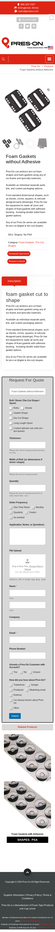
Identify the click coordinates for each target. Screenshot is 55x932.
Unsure (36, 672)
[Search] (3, 59)
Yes (15, 672)
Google (34, 685)
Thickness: (15, 438)
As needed (19, 517)
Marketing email (38, 690)
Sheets (28, 408)
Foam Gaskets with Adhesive (28, 834)
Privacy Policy (33, 895)
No (25, 672)
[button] (48, 89)
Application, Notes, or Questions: (27, 524)
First (11, 598)
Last (11, 610)
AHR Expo (42, 928)
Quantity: (14, 481)
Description (14, 281)
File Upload (15, 550)
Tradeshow (19, 685)
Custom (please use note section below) (28, 429)
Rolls (16, 408)
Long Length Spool (23, 423)
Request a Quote (17, 261)
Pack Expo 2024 (47, 924)
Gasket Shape (21, 413)
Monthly (40, 507)
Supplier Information (14, 895)
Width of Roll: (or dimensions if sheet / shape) (25, 460)
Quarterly (18, 512)
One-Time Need (21, 507)
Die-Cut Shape (21, 418)
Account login (29, 19)
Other (16, 708)
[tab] (14, 281)
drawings (27, 202)
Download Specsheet (19, 253)
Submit (15, 716)
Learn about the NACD (30, 921)
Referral (18, 695)
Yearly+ (33, 512)
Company (14, 617)
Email (13, 633)
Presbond (18, 690)
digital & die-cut (26, 226)
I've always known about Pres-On (29, 701)
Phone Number (17, 649)
